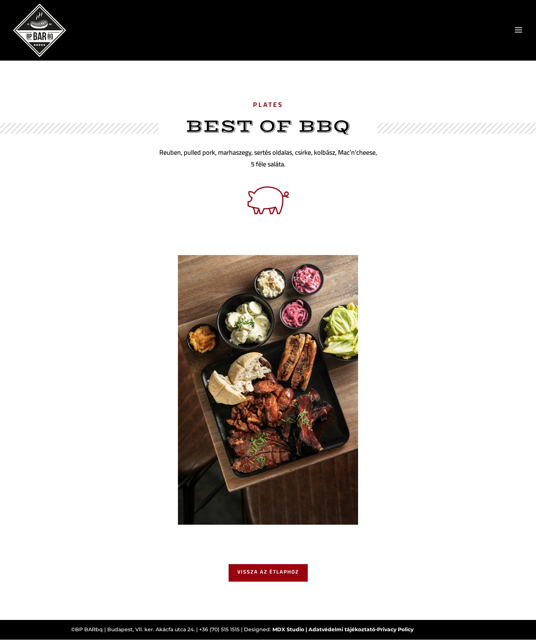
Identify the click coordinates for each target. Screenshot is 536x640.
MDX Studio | (290, 629)
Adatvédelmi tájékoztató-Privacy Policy (360, 629)
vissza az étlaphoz (268, 572)
